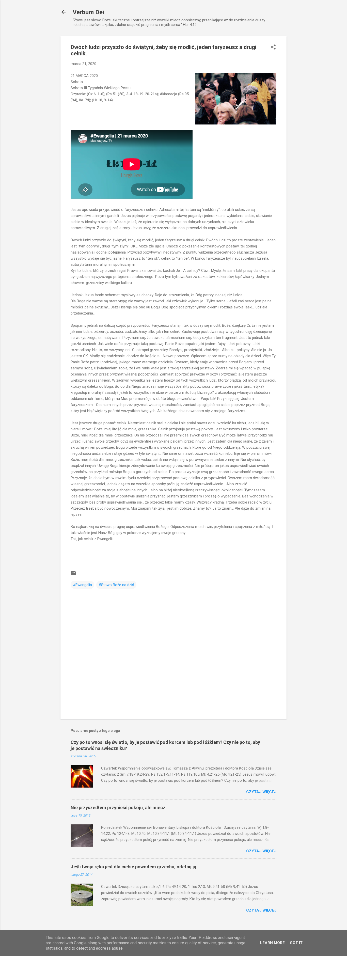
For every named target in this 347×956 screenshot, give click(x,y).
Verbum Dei (88, 12)
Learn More (272, 943)
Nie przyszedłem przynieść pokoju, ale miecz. (119, 807)
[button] (273, 47)
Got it (296, 943)
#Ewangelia (82, 585)
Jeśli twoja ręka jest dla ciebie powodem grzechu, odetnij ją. (134, 866)
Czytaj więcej (261, 792)
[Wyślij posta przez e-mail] (74, 574)
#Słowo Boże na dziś (116, 585)
